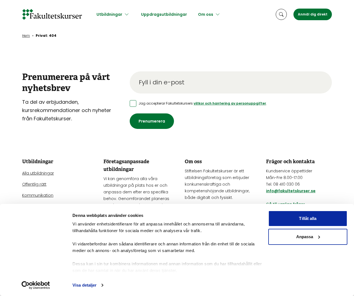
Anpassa (304, 236)
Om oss (205, 14)
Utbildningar (109, 14)
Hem (26, 35)
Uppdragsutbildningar (164, 14)
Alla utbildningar (38, 173)
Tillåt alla (307, 218)
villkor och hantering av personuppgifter (230, 103)
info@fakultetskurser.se (291, 191)
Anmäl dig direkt (312, 14)
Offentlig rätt (34, 184)
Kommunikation (37, 195)
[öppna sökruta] (281, 14)
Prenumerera (152, 121)
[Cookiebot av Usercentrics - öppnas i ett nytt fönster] (36, 285)
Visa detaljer (84, 285)
